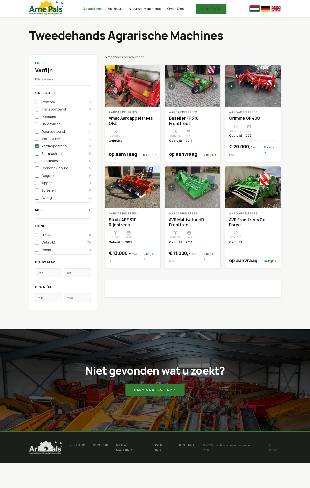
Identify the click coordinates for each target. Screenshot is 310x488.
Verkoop (77, 445)
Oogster (66, 175)
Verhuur (115, 8)
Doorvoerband (66, 131)
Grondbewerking (66, 168)
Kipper (66, 183)
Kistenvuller (66, 138)
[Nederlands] (255, 9)
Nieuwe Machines (145, 8)
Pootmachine (66, 160)
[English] (276, 9)
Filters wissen (44, 79)
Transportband (66, 109)
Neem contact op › (155, 389)
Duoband (66, 116)
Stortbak (66, 102)
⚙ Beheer (273, 447)
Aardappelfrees (66, 146)
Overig (66, 197)
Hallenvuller (66, 124)
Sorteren (66, 190)
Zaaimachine (66, 153)
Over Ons (175, 8)
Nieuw (66, 235)
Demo (66, 249)
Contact (211, 8)
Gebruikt (66, 242)
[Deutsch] (265, 9)
